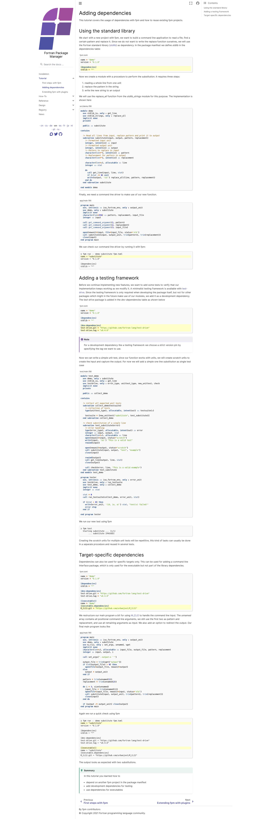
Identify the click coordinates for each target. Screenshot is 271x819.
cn (42, 125)
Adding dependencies (53, 87)
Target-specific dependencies (217, 15)
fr (64, 125)
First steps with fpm (51, 83)
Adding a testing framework (216, 11)
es (60, 125)
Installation (44, 74)
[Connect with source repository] (197, 3)
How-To (43, 96)
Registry (43, 110)
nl (72, 125)
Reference (43, 101)
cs (46, 125)
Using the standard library (215, 8)
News (41, 114)
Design (42, 105)
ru (58, 129)
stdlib (113, 45)
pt (54, 129)
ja (68, 125)
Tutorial (42, 78)
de (51, 125)
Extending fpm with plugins (55, 92)
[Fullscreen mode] (191, 3)
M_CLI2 (135, 615)
